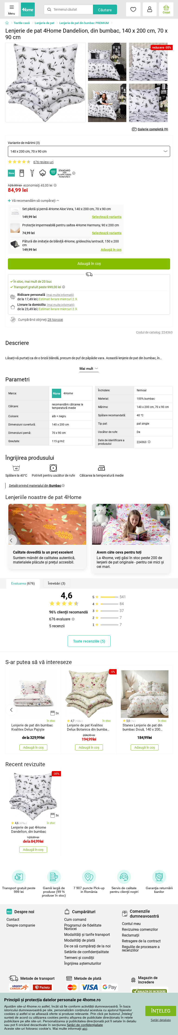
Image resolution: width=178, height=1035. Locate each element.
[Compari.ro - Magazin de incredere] (149, 991)
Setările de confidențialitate (86, 952)
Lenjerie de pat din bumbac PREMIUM (84, 23)
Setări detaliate (161, 1020)
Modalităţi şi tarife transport (87, 934)
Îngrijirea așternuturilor (82, 963)
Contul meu (131, 923)
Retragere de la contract (141, 941)
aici (84, 1028)
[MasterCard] (72, 987)
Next (167, 540)
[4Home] (8, 23)
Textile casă (22, 23)
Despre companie (20, 925)
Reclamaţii (130, 935)
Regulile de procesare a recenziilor (141, 948)
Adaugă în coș (111, 249)
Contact (12, 919)
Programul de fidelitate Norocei (82, 927)
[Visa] (89, 987)
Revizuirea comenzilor (140, 929)
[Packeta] (42, 987)
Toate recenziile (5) (89, 641)
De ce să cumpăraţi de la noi (87, 946)
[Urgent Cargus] (19, 987)
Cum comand (75, 919)
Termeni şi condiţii (79, 957)
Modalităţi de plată (79, 940)
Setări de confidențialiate (85, 1025)
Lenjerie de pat (44, 23)
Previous (11, 540)
